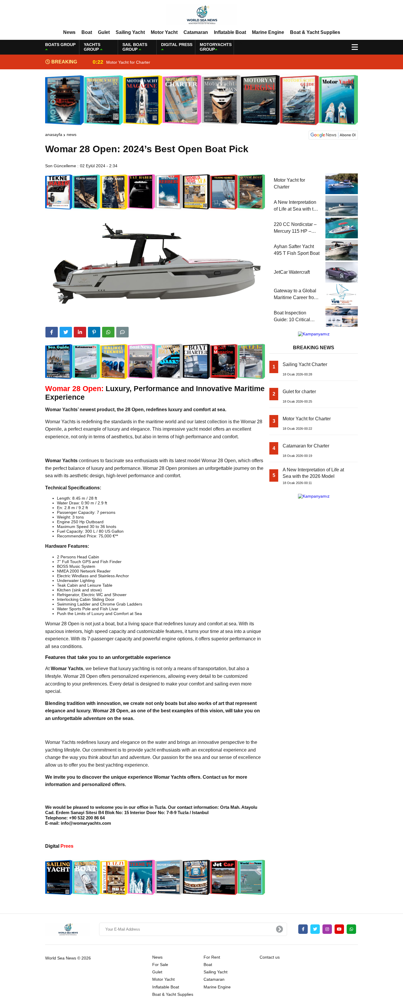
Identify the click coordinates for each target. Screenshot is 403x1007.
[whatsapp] (351, 929)
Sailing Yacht (130, 32)
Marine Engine (268, 32)
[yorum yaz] (122, 332)
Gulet (104, 32)
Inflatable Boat (230, 32)
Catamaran (196, 32)
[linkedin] (79, 332)
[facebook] (51, 332)
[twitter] (65, 332)
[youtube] (339, 929)
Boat (86, 32)
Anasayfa (53, 134)
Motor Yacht (164, 32)
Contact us (270, 957)
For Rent (212, 957)
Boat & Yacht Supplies (315, 32)
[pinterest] (94, 332)
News (69, 32)
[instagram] (327, 929)
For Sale (160, 964)
